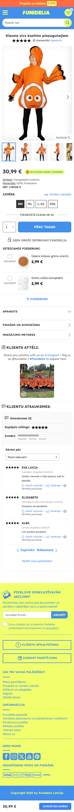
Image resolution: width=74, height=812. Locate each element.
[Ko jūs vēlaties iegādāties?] (5, 12)
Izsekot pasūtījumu (39, 658)
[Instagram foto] (37, 381)
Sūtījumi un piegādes (17, 689)
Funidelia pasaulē (15, 714)
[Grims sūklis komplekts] (23, 283)
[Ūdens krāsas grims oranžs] (23, 261)
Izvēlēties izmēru (55, 806)
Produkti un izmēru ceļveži (21, 686)
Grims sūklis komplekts (47, 278)
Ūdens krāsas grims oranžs (50, 256)
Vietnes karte (12, 730)
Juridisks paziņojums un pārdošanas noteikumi (35, 718)
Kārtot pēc (13, 449)
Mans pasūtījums (14, 682)
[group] (9, 152)
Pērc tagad (44, 227)
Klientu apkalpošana (40, 645)
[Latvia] (6, 757)
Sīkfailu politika (13, 726)
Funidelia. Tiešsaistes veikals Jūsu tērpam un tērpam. (36, 13)
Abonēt (59, 615)
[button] (68, 97)
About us (9, 734)
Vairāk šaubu (12, 697)
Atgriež (7, 693)
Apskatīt (56, 40)
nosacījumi (52, 628)
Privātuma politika (15, 722)
